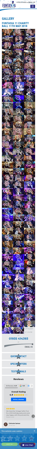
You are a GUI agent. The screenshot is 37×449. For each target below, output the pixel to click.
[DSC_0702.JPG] (29, 297)
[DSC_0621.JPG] (18, 72)
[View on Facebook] (6, 424)
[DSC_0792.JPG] (29, 138)
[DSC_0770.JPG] (29, 45)
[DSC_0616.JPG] (18, 85)
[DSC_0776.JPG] (7, 145)
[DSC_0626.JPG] (18, 58)
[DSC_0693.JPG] (29, 204)
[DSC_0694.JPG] (7, 204)
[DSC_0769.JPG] (18, 52)
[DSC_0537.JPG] (7, 184)
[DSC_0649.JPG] (18, 145)
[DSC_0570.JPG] (18, 323)
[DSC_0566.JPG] (29, 310)
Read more (12, 437)
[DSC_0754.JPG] (29, 72)
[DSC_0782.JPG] (18, 158)
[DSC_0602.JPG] (7, 270)
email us (29, 347)
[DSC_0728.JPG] (7, 277)
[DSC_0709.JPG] (18, 317)
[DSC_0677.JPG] (29, 118)
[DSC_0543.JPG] (29, 237)
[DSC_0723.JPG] (29, 257)
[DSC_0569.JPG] (29, 317)
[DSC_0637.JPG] (29, 39)
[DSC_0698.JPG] (7, 191)
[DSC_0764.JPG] (29, 58)
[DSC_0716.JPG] (29, 323)
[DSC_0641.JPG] (7, 105)
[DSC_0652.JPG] (7, 171)
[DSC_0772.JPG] (18, 39)
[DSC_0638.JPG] (7, 39)
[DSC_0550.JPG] (29, 211)
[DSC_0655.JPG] (29, 105)
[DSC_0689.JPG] (7, 217)
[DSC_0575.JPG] (29, 290)
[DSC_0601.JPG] (29, 270)
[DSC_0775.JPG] (29, 65)
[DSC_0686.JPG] (18, 217)
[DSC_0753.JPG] (18, 78)
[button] (3, 416)
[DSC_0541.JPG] (18, 244)
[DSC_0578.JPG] (18, 290)
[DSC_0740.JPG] (29, 178)
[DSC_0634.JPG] (7, 52)
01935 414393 (21, 2)
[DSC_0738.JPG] (29, 264)
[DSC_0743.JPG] (18, 178)
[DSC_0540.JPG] (7, 251)
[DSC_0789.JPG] (29, 164)
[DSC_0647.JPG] (7, 158)
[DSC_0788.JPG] (29, 158)
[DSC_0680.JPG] (18, 111)
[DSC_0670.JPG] (18, 224)
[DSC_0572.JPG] (7, 330)
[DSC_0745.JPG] (18, 92)
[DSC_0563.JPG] (7, 304)
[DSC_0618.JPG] (29, 78)
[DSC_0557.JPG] (7, 198)
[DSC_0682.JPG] (7, 111)
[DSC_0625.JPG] (7, 65)
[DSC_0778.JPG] (7, 151)
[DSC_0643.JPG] (29, 145)
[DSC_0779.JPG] (29, 151)
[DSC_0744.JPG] (7, 98)
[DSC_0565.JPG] (18, 310)
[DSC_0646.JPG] (18, 151)
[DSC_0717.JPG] (7, 317)
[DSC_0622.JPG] (18, 65)
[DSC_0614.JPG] (29, 92)
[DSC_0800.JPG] (18, 118)
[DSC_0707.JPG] (18, 297)
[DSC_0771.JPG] (7, 45)
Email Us (31, 2)
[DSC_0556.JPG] (29, 198)
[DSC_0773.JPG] (29, 32)
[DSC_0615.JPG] (7, 92)
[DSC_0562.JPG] (7, 297)
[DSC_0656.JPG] (7, 32)
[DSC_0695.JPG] (18, 198)
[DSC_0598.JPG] (7, 284)
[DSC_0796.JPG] (18, 131)
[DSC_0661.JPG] (7, 244)
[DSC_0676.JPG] (18, 125)
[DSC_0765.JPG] (7, 58)
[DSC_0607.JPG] (18, 257)
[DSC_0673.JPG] (7, 131)
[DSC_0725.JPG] (7, 290)
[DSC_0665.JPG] (29, 231)
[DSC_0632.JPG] (29, 52)
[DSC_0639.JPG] (29, 98)
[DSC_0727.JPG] (29, 277)
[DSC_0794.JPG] (7, 138)
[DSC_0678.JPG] (7, 118)
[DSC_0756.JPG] (7, 72)
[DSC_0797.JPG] (29, 125)
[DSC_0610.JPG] (18, 98)
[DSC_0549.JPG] (18, 184)
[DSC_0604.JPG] (18, 264)
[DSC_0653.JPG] (29, 171)
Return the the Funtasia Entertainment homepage (9, 6)
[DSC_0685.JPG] (18, 330)
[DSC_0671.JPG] (18, 138)
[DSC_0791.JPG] (7, 178)
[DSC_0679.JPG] (29, 111)
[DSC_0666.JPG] (18, 237)
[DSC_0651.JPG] (18, 164)
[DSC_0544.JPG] (7, 237)
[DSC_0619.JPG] (7, 78)
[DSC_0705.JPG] (7, 310)
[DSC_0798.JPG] (7, 125)
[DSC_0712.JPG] (7, 323)
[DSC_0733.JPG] (18, 270)
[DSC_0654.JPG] (7, 164)
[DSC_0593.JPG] (29, 284)
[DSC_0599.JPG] (18, 277)
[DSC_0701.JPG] (7, 257)
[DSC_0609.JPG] (18, 105)
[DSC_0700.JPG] (29, 251)
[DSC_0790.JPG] (18, 171)
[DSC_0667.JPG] (7, 231)
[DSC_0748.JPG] (29, 85)
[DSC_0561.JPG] (29, 217)
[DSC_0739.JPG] (7, 264)
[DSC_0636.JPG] (18, 45)
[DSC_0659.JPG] (29, 244)
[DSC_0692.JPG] (18, 211)
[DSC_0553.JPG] (18, 204)
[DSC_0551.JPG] (7, 211)
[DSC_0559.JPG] (18, 191)
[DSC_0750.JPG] (7, 85)
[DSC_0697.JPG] (29, 191)
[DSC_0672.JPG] (29, 131)
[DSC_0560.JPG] (29, 184)
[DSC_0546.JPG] (29, 224)
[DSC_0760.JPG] (18, 32)
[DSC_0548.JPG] (7, 224)
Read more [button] (10, 417)
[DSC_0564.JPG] (29, 304)
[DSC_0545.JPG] (18, 231)
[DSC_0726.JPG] (18, 284)
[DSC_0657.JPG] (18, 251)
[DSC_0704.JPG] (18, 304)
